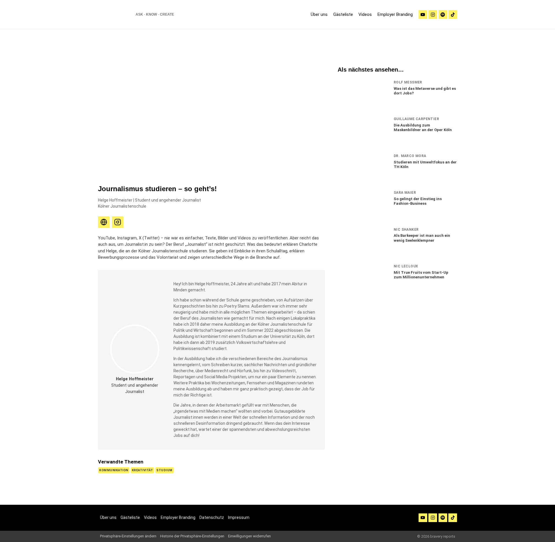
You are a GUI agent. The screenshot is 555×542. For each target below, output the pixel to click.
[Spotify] (443, 14)
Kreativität (142, 470)
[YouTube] (423, 517)
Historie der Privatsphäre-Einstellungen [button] (192, 536)
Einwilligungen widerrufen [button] (249, 536)
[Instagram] (432, 14)
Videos (365, 14)
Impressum (238, 517)
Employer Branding (395, 14)
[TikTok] (452, 14)
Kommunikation (113, 470)
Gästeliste (343, 14)
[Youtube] (423, 14)
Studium (164, 470)
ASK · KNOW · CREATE (155, 14)
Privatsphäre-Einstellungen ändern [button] (128, 536)
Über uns (319, 14)
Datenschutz (211, 517)
